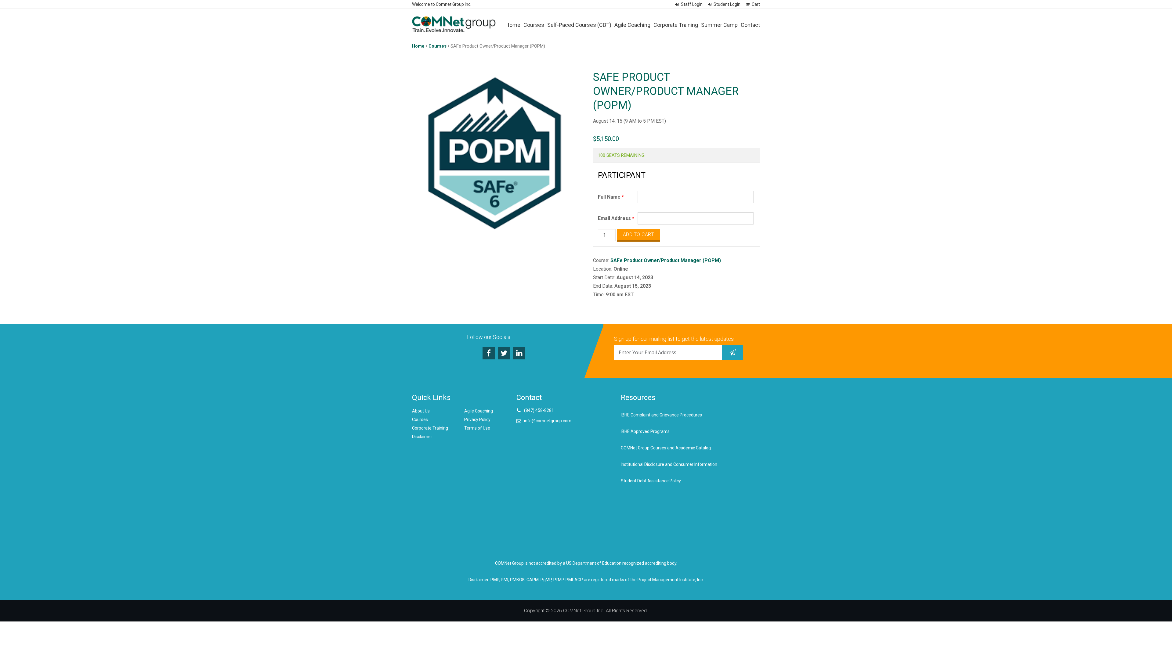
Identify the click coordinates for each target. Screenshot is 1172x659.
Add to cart (638, 234)
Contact (750, 25)
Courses (533, 25)
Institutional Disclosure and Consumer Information (669, 464)
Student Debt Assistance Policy (651, 480)
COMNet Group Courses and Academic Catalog (666, 447)
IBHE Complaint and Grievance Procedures (661, 414)
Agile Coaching (632, 25)
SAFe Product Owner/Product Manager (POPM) (665, 260)
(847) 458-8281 (539, 410)
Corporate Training (675, 25)
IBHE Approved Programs (645, 431)
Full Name (611, 197)
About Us (421, 411)
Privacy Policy (477, 419)
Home (512, 25)
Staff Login (692, 4)
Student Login (727, 4)
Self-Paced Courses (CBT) (579, 25)
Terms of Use (477, 428)
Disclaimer (422, 436)
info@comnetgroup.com (547, 420)
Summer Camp (719, 25)
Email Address (616, 218)
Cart (756, 4)
